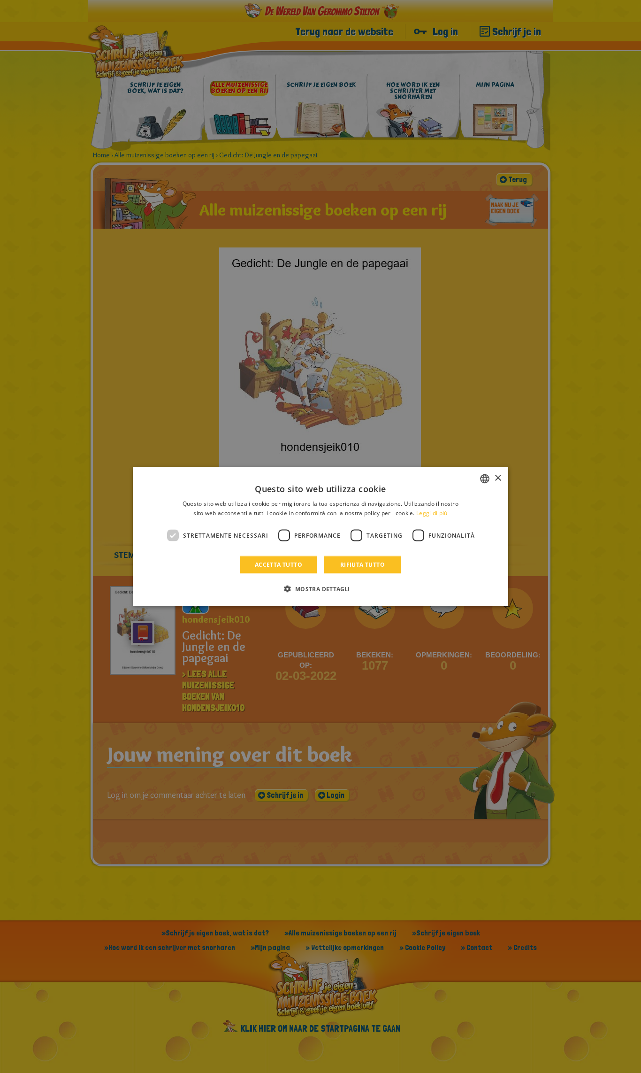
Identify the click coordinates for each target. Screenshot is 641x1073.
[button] (320, 588)
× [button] (497, 478)
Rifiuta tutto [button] (362, 565)
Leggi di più (432, 513)
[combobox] (484, 478)
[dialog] (320, 536)
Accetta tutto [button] (278, 565)
